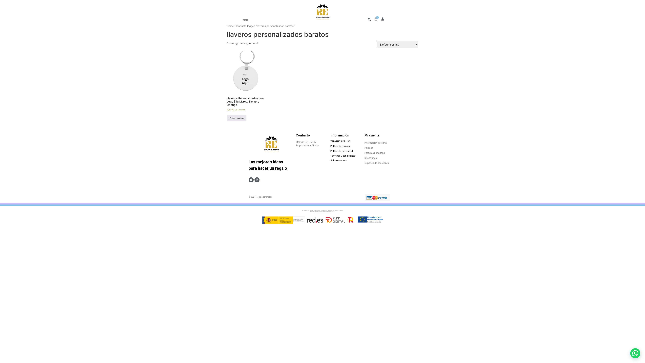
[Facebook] (251, 179)
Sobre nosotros (339, 160)
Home (230, 26)
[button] (369, 19)
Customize (236, 118)
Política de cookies (340, 146)
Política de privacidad (341, 151)
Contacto (303, 135)
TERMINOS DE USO (340, 141)
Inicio (245, 20)
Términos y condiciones (343, 155)
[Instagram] (257, 179)
